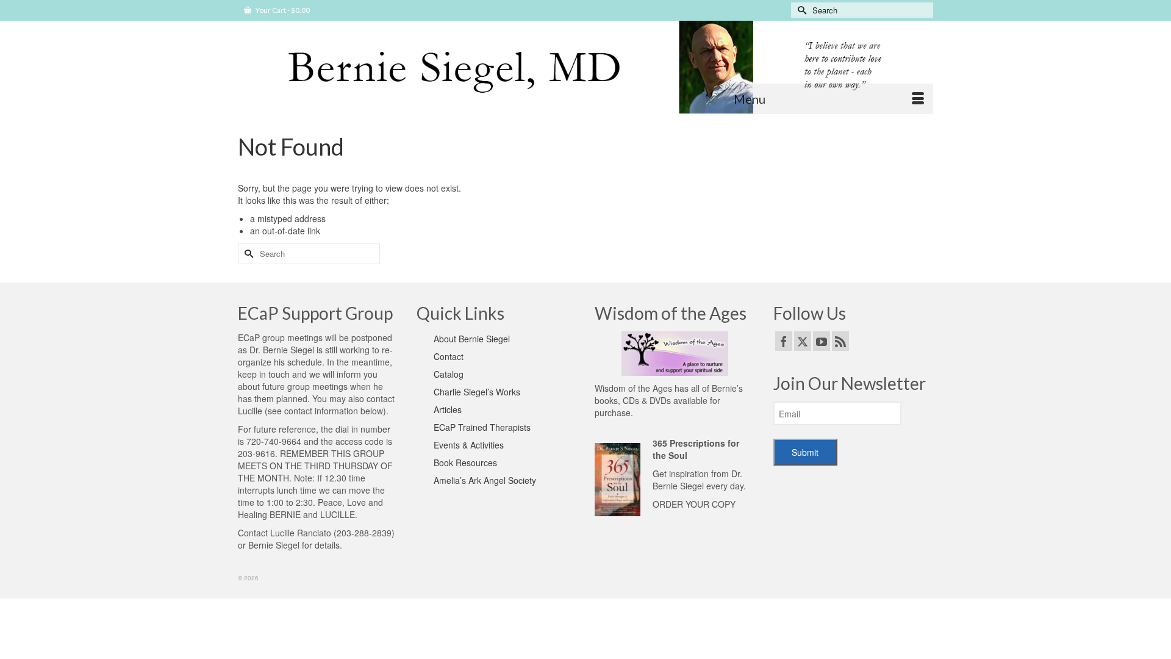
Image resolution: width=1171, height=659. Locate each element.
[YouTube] (821, 341)
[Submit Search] (800, 10)
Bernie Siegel (273, 545)
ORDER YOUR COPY (694, 504)
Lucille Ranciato (300, 533)
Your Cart (282, 10)
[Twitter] (802, 341)
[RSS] (840, 341)
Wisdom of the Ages (633, 388)
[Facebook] (783, 341)
